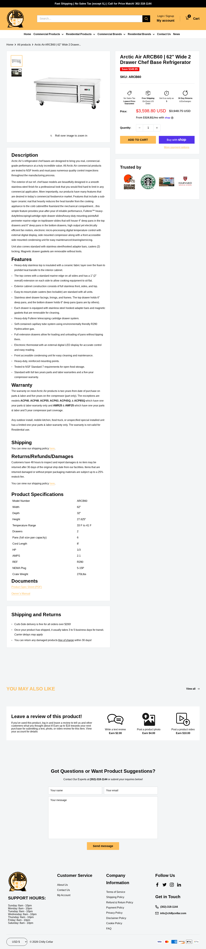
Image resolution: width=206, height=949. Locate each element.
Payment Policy (115, 907)
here (52, 448)
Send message (103, 846)
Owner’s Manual (20, 593)
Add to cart (138, 139)
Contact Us (164, 34)
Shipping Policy (115, 897)
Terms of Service (115, 892)
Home (27, 34)
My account (165, 20)
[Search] (146, 18)
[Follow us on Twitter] (165, 885)
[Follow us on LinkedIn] (179, 885)
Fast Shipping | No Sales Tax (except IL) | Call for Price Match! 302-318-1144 (103, 3)
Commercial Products (46, 34)
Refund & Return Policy (119, 902)
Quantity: (125, 127)
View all (191, 688)
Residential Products (79, 34)
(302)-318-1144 (169, 906)
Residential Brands (139, 34)
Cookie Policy (114, 923)
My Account (63, 895)
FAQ (108, 928)
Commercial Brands (110, 34)
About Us (62, 884)
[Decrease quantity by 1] (139, 127)
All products (24, 44)
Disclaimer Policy (116, 918)
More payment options (176, 147)
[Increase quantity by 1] (157, 127)
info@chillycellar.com (173, 913)
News (176, 34)
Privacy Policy (114, 912)
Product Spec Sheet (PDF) (26, 587)
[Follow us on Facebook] (157, 885)
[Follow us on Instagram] (172, 885)
